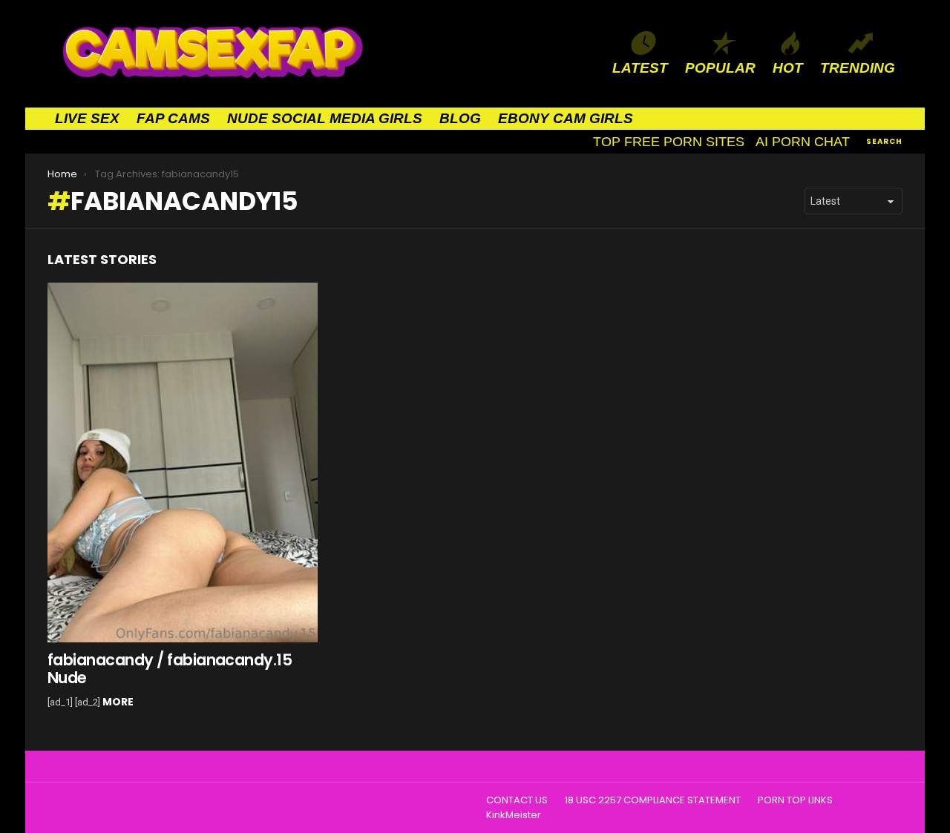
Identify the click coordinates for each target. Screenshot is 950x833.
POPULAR (720, 68)
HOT (788, 68)
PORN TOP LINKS (795, 800)
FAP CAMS (173, 118)
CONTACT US (517, 800)
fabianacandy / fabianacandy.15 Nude (170, 668)
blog (460, 118)
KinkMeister (513, 815)
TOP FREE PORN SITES (668, 141)
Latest (640, 68)
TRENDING (857, 68)
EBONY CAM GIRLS (565, 118)
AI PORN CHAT (803, 141)
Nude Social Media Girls (324, 118)
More (118, 701)
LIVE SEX (87, 118)
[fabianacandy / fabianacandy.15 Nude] (183, 462)
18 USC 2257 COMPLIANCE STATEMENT (653, 800)
